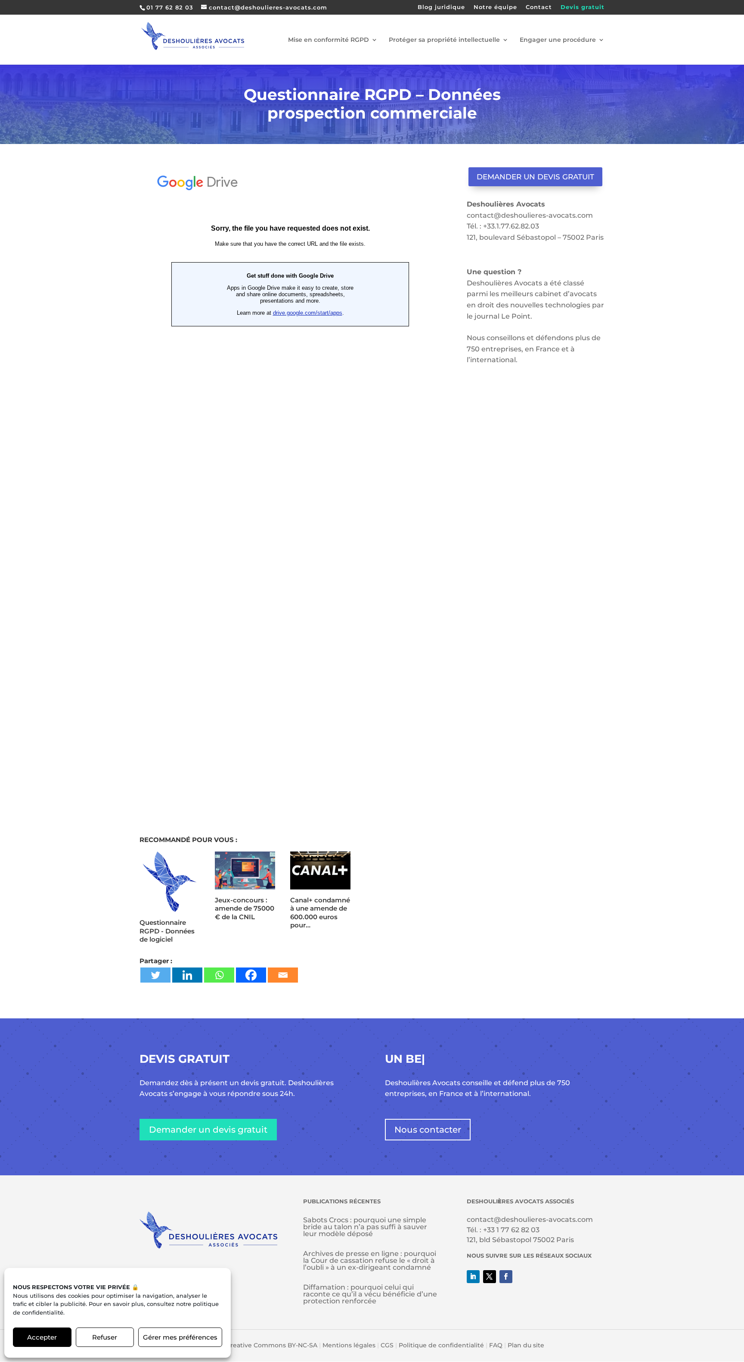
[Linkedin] (187, 975)
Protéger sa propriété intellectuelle (444, 40)
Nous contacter (427, 1129)
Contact (539, 7)
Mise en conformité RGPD (328, 40)
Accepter (42, 1337)
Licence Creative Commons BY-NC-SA (258, 1345)
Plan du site (526, 1345)
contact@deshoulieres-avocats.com (530, 215)
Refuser (104, 1337)
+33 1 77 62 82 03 (511, 1230)
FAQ (495, 1345)
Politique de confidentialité (441, 1345)
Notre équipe (495, 7)
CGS (387, 1345)
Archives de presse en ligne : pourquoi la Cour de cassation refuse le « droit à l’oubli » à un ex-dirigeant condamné (369, 1260)
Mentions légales (348, 1345)
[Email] (283, 975)
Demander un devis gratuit (535, 176)
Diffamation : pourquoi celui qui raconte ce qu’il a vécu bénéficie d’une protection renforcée (370, 1294)
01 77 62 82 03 (169, 7)
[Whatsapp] (219, 975)
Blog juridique (441, 7)
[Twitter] (155, 975)
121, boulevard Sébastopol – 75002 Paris (535, 237)
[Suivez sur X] (489, 1276)
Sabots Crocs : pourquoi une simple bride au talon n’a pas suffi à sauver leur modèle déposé (365, 1227)
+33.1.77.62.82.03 (511, 226)
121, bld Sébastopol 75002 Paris (520, 1240)
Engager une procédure (558, 40)
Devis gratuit (582, 7)
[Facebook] (251, 975)
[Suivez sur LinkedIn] (473, 1276)
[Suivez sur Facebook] (505, 1276)
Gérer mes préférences (180, 1337)
